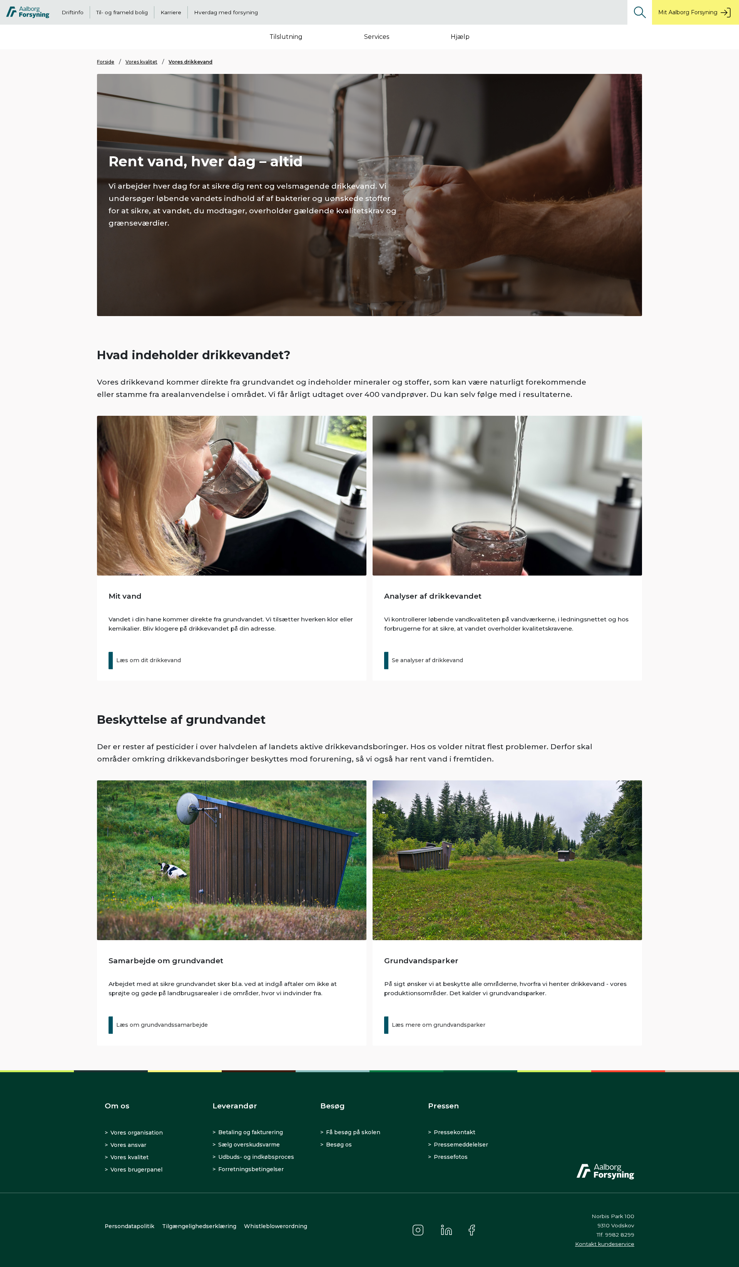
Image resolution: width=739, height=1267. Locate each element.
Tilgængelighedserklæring (199, 1226)
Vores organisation (136, 1132)
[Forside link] (27, 12)
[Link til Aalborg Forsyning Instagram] (418, 1230)
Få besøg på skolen (353, 1132)
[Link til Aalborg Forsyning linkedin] (446, 1230)
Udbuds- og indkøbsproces (256, 1156)
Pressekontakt (454, 1132)
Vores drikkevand (190, 62)
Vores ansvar (128, 1144)
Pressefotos (451, 1156)
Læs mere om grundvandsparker (438, 1024)
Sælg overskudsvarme (249, 1144)
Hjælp (460, 36)
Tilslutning (286, 36)
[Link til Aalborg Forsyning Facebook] (472, 1230)
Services (376, 36)
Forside (105, 62)
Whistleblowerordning (275, 1226)
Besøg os (339, 1144)
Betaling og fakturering (250, 1132)
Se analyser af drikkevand (427, 660)
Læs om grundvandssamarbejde (162, 1024)
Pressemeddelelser (461, 1144)
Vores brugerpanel (136, 1169)
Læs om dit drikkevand (148, 660)
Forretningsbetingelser (251, 1169)
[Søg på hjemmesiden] (639, 12)
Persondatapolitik (129, 1226)
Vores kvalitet (141, 62)
